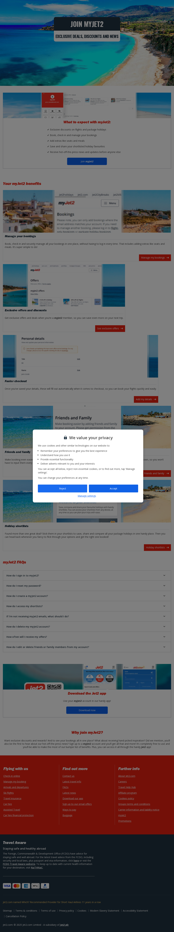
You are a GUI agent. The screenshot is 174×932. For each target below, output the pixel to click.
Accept (113, 488)
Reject (62, 488)
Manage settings (87, 495)
